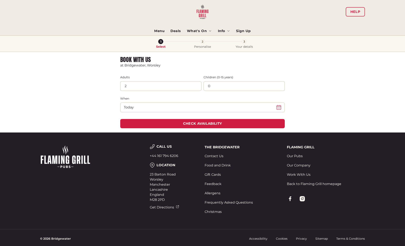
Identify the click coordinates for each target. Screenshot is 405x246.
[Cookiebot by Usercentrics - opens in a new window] (56, 39)
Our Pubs (295, 156)
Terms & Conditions (350, 239)
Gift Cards (213, 175)
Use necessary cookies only (341, 25)
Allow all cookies (341, 11)
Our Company (298, 165)
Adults (125, 77)
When (124, 98)
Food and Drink (218, 165)
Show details (248, 39)
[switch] (150, 39)
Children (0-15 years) (218, 77)
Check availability (202, 124)
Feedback (213, 184)
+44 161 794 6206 (164, 156)
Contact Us (214, 156)
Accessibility (258, 239)
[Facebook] (290, 199)
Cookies (282, 239)
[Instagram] (302, 199)
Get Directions (162, 207)
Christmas (213, 212)
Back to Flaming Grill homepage (314, 184)
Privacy (301, 239)
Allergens (212, 193)
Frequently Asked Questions (229, 202)
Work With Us (298, 175)
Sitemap (321, 239)
